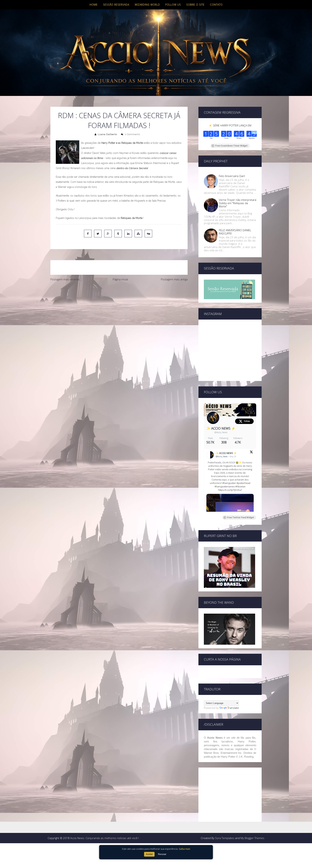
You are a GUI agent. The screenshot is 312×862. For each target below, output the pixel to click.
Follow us (173, 4)
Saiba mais (184, 848)
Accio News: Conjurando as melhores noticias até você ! (104, 838)
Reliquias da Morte (131, 218)
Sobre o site (195, 4)
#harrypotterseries (224, 486)
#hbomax (240, 486)
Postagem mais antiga (174, 279)
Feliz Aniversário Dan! (232, 176)
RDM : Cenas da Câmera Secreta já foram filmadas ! (119, 120)
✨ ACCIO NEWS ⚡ (220, 428)
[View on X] (251, 452)
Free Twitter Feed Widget (240, 517)
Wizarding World (147, 4)
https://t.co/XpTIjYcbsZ (230, 490)
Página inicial (120, 279)
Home (94, 4)
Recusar (162, 854)
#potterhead (243, 483)
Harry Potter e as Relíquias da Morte (122, 142)
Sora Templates (224, 838)
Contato (216, 4)
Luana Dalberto (107, 134)
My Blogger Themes (252, 838)
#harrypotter (229, 483)
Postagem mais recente (65, 279)
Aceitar (149, 854)
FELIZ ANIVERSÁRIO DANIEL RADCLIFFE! (235, 231)
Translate (233, 708)
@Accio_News (220, 432)
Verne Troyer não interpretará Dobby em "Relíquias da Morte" (237, 203)
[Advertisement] (119, 310)
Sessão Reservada (116, 4)
